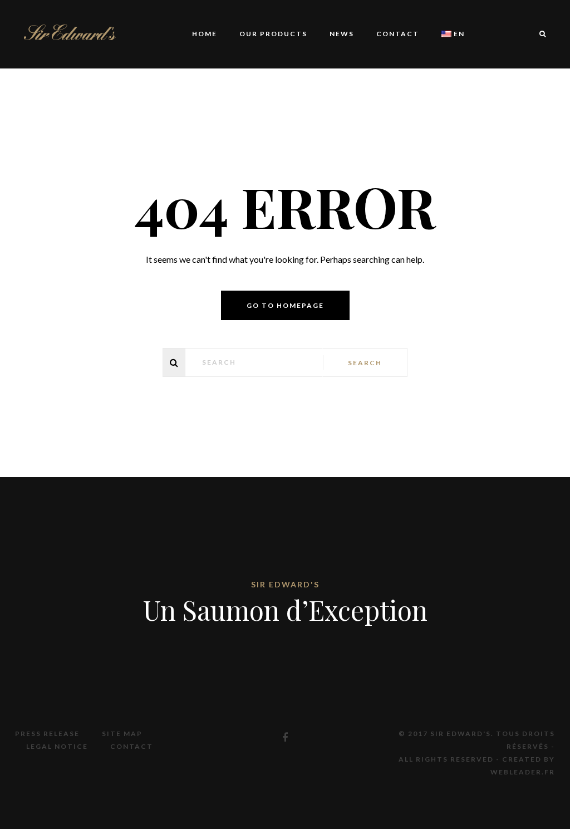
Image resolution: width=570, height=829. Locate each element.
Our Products (273, 34)
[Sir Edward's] (69, 33)
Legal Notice (57, 746)
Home (204, 34)
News (342, 34)
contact (397, 34)
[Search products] (537, 34)
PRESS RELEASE (47, 733)
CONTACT (131, 746)
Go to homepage (285, 305)
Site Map (122, 733)
